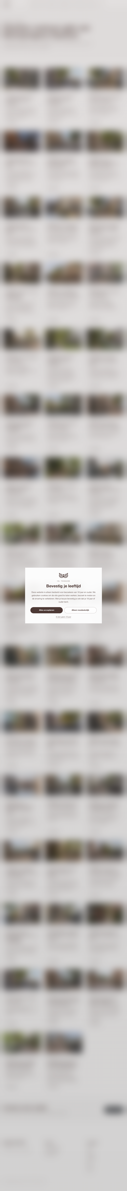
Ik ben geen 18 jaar (63, 617)
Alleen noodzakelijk (80, 610)
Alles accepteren (46, 610)
